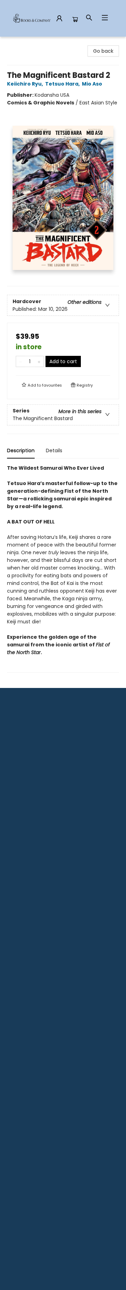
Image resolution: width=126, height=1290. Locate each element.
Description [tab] (21, 450)
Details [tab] (54, 450)
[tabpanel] (63, 568)
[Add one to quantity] (39, 361)
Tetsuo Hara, (63, 83)
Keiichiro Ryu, (25, 83)
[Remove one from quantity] (20, 361)
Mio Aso (92, 83)
